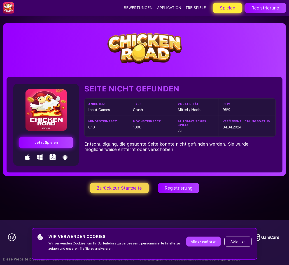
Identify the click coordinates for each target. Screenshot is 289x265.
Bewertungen (138, 8)
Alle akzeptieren (203, 241)
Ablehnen (238, 241)
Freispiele (196, 8)
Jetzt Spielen (46, 142)
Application (169, 8)
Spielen (227, 8)
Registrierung (265, 8)
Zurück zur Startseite (119, 188)
